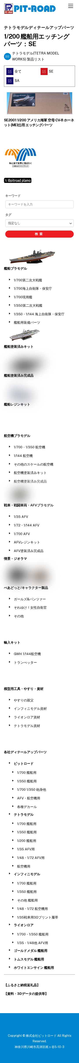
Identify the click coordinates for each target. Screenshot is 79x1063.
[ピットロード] (30, 12)
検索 (39, 234)
